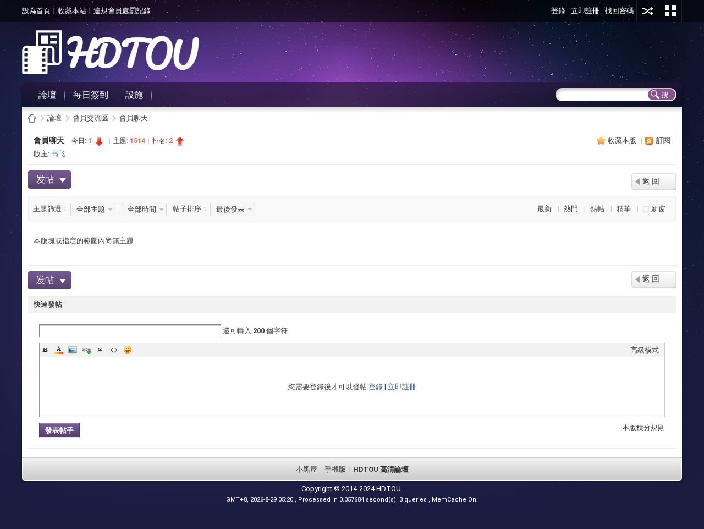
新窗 (658, 209)
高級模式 (644, 350)
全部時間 (142, 209)
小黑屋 (306, 469)
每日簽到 (90, 95)
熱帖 (597, 209)
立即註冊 (585, 11)
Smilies (127, 349)
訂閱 (663, 140)
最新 (544, 209)
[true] (661, 94)
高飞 (58, 154)
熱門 (571, 209)
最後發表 (230, 209)
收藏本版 (623, 140)
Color (58, 349)
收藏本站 (72, 11)
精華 (624, 209)
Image (72, 349)
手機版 (335, 469)
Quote (100, 349)
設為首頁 (36, 11)
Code (113, 349)
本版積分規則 (643, 427)
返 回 (650, 181)
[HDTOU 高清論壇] (110, 72)
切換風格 (670, 11)
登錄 (558, 11)
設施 (134, 95)
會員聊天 (133, 118)
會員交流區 (90, 118)
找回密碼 (619, 11)
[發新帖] (50, 179)
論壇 (47, 95)
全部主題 (90, 209)
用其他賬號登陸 (648, 11)
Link (86, 349)
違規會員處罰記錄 (122, 11)
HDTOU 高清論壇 (32, 118)
